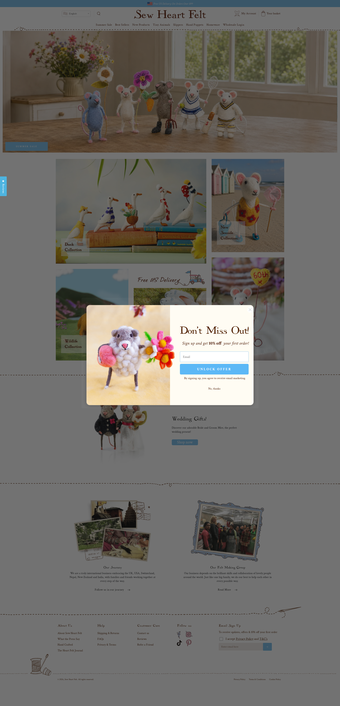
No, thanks (214, 389)
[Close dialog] (250, 310)
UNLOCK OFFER (214, 369)
